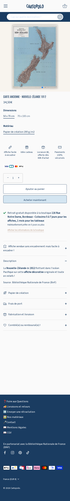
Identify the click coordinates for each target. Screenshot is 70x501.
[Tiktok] (27, 452)
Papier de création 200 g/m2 (19, 131)
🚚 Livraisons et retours (16, 406)
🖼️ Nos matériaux (13, 417)
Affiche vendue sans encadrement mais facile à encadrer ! (31, 248)
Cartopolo (15, 488)
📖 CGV (7, 432)
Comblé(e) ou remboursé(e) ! (24, 325)
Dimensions (9, 110)
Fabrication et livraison (21, 314)
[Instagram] (12, 452)
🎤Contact (9, 422)
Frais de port (15, 303)
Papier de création (18, 293)
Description (9, 261)
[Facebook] (5, 452)
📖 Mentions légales (14, 427)
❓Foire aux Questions (15, 401)
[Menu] (5, 6)
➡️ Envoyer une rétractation (19, 412)
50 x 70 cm (8, 116)
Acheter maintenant (35, 200)
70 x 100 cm (23, 116)
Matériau (8, 126)
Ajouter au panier (35, 189)
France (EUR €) (9, 479)
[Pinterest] (20, 452)
